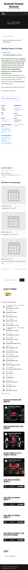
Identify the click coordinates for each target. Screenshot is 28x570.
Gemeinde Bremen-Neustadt (14, 5)
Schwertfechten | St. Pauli (12, 325)
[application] (14, 411)
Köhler (9, 142)
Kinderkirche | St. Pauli (11, 382)
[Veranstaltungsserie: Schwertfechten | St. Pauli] (12, 323)
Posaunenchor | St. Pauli (12, 352)
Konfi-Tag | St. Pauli (11, 386)
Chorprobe (6, 128)
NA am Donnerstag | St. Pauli (13, 365)
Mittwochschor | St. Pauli (7, 259)
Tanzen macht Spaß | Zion (12, 356)
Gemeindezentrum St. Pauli (7, 170)
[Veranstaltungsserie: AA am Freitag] (12, 371)
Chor (2, 128)
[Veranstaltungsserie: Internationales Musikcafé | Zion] (12, 367)
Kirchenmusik (4, 131)
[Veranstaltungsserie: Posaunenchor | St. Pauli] (12, 350)
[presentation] (13, 195)
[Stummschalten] (20, 415)
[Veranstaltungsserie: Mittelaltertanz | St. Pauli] (12, 337)
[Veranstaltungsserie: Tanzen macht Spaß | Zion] (12, 354)
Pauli (6, 143)
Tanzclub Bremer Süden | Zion (13, 343)
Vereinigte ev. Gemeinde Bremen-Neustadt (18, 109)
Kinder (9, 129)
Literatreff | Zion (10, 377)
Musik (9, 131)
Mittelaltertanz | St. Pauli (12, 339)
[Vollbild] (22, 415)
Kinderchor (3, 140)
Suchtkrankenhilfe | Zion (12, 360)
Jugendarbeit (4, 129)
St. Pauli (9, 143)
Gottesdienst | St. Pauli (11, 390)
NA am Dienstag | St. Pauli (20, 269)
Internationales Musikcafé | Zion (14, 369)
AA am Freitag (9, 373)
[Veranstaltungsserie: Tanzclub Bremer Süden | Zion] (12, 341)
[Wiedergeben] (5, 415)
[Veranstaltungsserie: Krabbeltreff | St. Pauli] (11, 310)
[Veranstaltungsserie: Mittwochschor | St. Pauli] (2, 263)
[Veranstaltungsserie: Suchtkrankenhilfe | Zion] (12, 358)
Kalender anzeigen (5, 393)
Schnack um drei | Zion (11, 316)
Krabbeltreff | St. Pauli (6, 206)
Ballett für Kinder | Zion (6, 232)
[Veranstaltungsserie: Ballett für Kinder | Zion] (16, 234)
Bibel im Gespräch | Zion (12, 347)
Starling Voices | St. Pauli (6, 120)
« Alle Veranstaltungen (7, 36)
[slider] (22, 486)
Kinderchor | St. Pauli (6, 269)
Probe (2, 132)
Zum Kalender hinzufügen (11, 98)
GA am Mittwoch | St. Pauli (12, 335)
